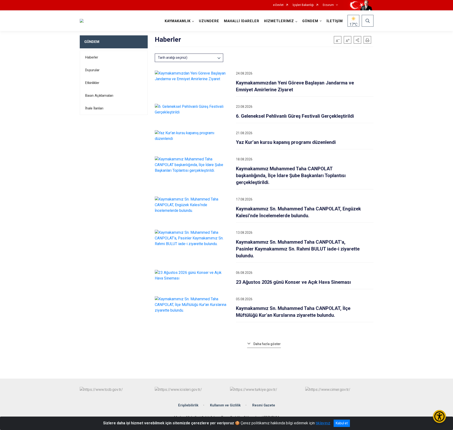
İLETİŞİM (335, 21)
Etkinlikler (92, 83)
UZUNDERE (209, 21)
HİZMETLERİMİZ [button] (279, 21)
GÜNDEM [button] (310, 21)
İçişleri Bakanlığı (303, 5)
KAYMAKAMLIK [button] (178, 21)
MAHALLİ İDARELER (241, 21)
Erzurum (328, 5)
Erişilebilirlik (188, 405)
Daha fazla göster (267, 344)
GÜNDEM (91, 42)
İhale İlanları (94, 108)
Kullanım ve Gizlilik (225, 405)
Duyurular (92, 70)
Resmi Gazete (263, 405)
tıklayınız (323, 423)
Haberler (91, 57)
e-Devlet (278, 5)
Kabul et (342, 423)
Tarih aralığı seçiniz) (172, 57)
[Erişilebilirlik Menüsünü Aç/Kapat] (439, 416)
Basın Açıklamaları (99, 95)
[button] (357, 40)
